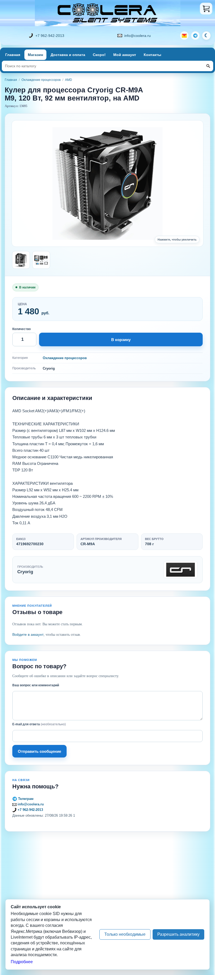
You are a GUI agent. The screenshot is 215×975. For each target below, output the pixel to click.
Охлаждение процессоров (41, 80)
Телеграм (25, 799)
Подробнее (22, 962)
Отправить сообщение (39, 751)
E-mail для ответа (39, 724)
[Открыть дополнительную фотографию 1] (21, 260)
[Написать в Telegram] (195, 35)
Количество (21, 329)
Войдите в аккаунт (28, 634)
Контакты (152, 55)
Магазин (35, 55)
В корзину (121, 339)
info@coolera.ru (137, 36)
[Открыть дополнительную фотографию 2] (41, 260)
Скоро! (99, 55)
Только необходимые (125, 934)
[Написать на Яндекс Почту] (184, 35)
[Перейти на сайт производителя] (180, 569)
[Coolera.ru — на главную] (107, 13)
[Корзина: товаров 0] (206, 9)
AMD (68, 80)
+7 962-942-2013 (49, 36)
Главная (12, 55)
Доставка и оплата (68, 55)
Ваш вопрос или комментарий (35, 685)
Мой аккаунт (124, 55)
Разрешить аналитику (178, 934)
